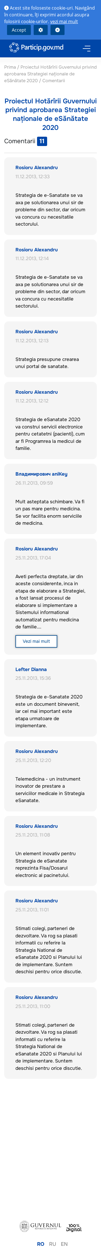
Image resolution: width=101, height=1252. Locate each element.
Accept (19, 30)
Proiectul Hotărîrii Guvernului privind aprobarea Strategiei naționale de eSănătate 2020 (50, 74)
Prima (10, 67)
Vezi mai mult (36, 641)
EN (64, 1244)
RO (40, 1244)
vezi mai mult (64, 21)
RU (52, 1244)
